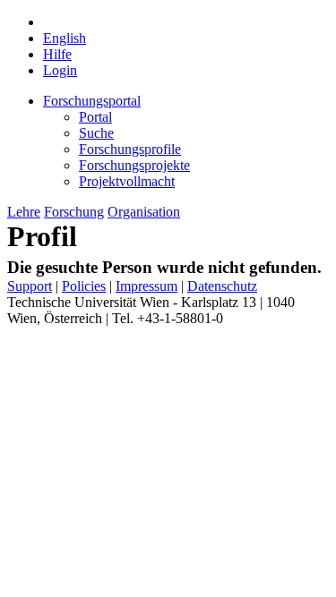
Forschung (74, 211)
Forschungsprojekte (134, 165)
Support (29, 286)
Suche (96, 133)
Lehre (23, 211)
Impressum (146, 286)
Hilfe (57, 54)
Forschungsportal (92, 100)
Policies (84, 286)
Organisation (144, 211)
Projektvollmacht (127, 181)
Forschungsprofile (130, 149)
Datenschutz (222, 286)
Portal (95, 116)
